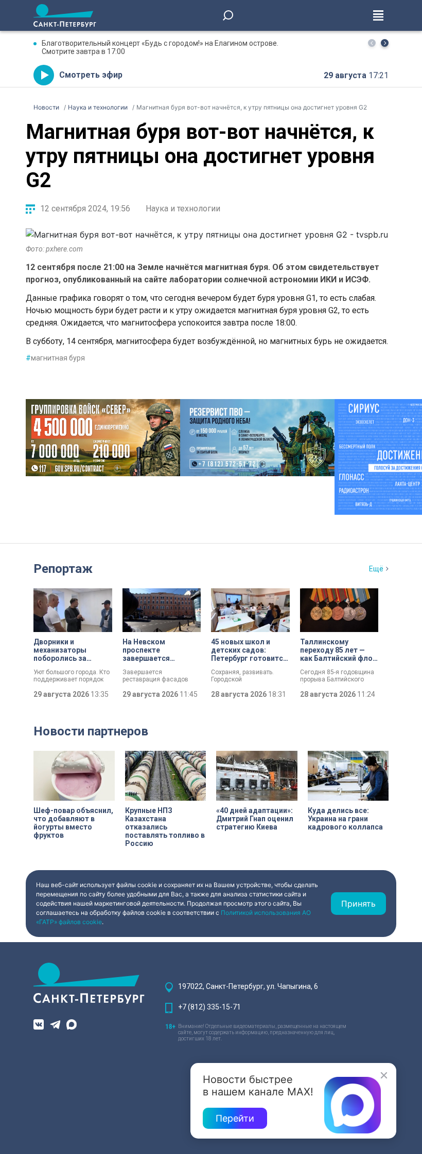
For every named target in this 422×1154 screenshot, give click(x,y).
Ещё (376, 569)
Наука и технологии (183, 208)
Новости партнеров (90, 731)
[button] (385, 43)
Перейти (235, 1118)
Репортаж (63, 569)
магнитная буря (55, 358)
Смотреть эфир (90, 75)
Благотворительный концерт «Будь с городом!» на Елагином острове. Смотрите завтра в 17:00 (160, 47)
